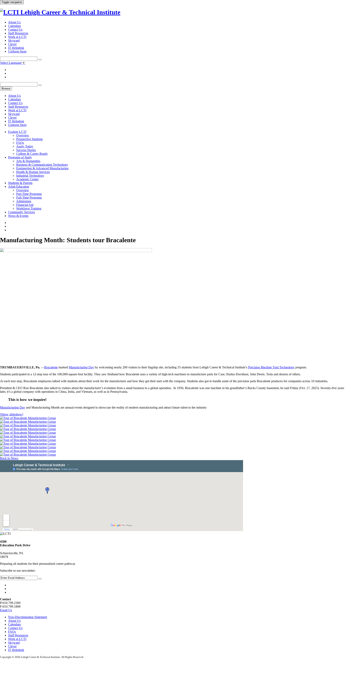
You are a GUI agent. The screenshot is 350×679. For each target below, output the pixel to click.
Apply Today (24, 146)
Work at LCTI (17, 37)
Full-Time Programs (29, 197)
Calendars (14, 26)
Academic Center (27, 179)
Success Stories (26, 150)
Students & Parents (20, 183)
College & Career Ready (32, 153)
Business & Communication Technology (42, 164)
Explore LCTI (17, 131)
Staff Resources (18, 33)
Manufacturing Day (81, 367)
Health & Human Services (33, 172)
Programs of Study (20, 157)
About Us (14, 22)
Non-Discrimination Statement (27, 617)
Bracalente (51, 367)
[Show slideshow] (11, 414)
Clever (12, 44)
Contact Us (15, 29)
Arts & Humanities (28, 161)
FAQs (20, 142)
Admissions (23, 201)
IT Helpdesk (16, 47)
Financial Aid (24, 205)
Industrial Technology (30, 175)
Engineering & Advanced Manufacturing (42, 168)
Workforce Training (28, 208)
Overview (22, 135)
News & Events (18, 215)
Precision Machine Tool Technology (271, 367)
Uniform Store (17, 51)
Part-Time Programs (29, 194)
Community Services (21, 212)
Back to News (9, 458)
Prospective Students (29, 139)
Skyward (14, 40)
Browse (6, 88)
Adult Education (18, 186)
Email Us (6, 610)
